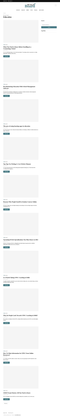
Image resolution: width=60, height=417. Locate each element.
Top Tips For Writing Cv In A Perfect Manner (17, 164)
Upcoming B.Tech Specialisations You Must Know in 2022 (20, 239)
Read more (6, 56)
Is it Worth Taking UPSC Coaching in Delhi (16, 277)
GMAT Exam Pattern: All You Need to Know (17, 393)
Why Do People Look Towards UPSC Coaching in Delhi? (20, 315)
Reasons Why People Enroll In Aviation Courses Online (20, 202)
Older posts (5, 403)
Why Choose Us (10, 412)
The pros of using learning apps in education (16, 126)
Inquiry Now (5, 412)
